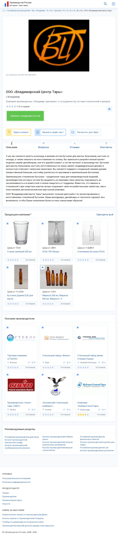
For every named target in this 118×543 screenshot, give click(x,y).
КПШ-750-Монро (50, 251)
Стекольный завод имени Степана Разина (90, 357)
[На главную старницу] (3, 11)
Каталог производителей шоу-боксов (97, 450)
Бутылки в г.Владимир (82, 11)
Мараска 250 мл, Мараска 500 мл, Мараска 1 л (55, 297)
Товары (5, 493)
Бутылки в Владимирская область (78, 11)
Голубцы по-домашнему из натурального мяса (23, 522)
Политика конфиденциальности (16, 482)
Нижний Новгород (88, 362)
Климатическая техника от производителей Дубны (24, 515)
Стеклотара (52, 11)
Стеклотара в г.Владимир (75, 11)
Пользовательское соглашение (16, 478)
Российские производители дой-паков (22, 437)
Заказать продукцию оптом (25, 116)
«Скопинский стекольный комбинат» (55, 404)
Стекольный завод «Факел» (56, 355)
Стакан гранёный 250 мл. (19, 251)
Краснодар (85, 410)
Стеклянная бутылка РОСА (91, 251)
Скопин (48, 410)
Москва (13, 362)
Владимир (40, 11)
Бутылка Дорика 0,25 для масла (20, 297)
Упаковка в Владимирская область (64, 11)
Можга (13, 410)
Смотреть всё (105, 214)
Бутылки (57, 11)
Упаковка (48, 11)
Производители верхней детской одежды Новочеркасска (28, 526)
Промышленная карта (12, 500)
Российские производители (18, 11)
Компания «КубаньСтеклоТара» (88, 404)
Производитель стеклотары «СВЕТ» (19, 404)
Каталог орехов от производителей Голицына (22, 518)
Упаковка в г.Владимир (68, 11)
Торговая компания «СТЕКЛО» (17, 357)
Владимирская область (33, 11)
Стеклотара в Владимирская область (71, 11)
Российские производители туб (94, 448)
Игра (47, 362)
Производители (9, 496)
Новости (6, 504)
